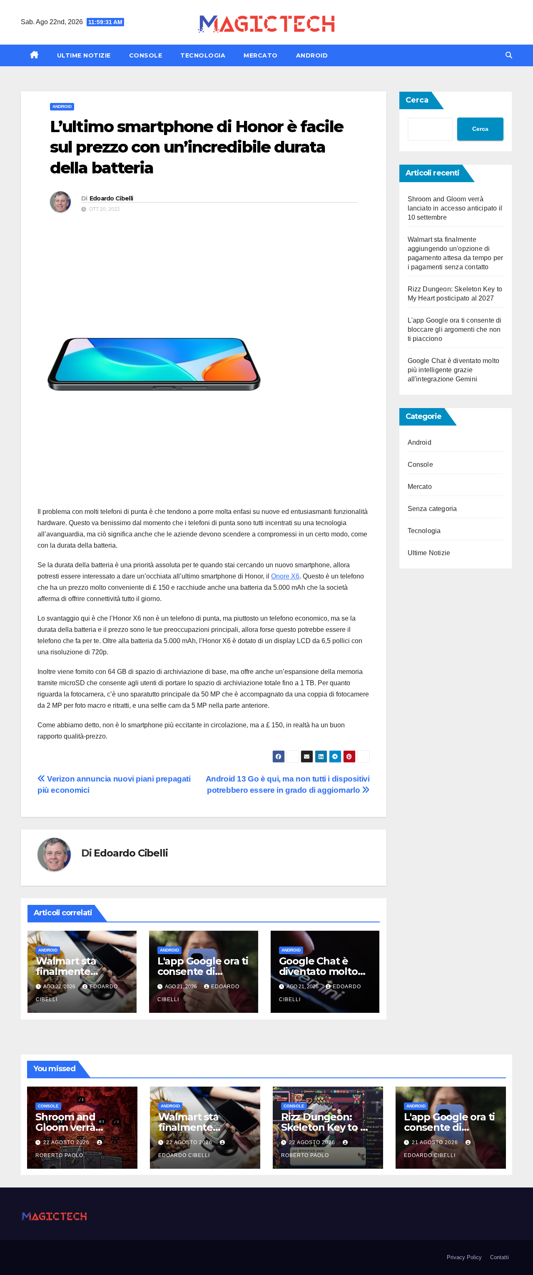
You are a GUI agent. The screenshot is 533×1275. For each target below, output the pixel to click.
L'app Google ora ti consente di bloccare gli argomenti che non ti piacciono (455, 329)
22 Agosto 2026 (67, 1142)
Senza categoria (432, 508)
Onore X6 (285, 576)
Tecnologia (202, 55)
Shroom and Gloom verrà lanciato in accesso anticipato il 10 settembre (455, 208)
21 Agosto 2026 (436, 1142)
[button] (509, 55)
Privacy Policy (464, 1257)
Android (312, 55)
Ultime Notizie (84, 55)
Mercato (261, 55)
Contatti (499, 1257)
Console (145, 55)
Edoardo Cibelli (111, 198)
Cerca (417, 100)
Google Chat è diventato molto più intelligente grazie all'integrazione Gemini (454, 370)
